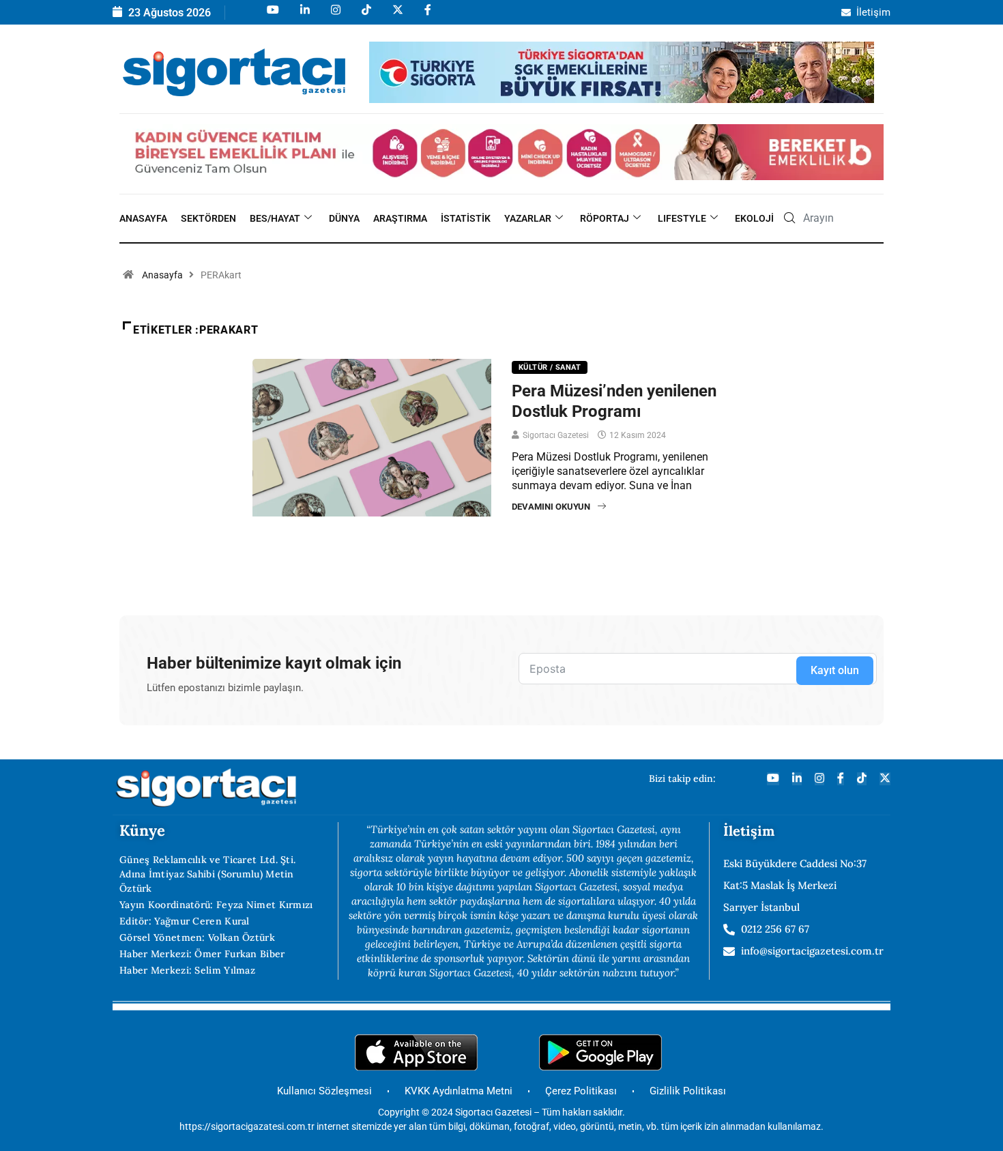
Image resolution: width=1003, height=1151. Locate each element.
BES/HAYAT (275, 218)
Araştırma (400, 218)
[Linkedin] (304, 16)
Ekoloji (754, 218)
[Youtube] (272, 16)
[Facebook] (427, 16)
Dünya (344, 218)
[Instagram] (334, 16)
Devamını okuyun (551, 506)
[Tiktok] (365, 16)
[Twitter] (885, 778)
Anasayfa (143, 218)
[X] (397, 16)
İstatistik (466, 218)
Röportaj (604, 218)
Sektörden (208, 218)
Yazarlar (527, 218)
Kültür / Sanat (550, 367)
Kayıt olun (835, 670)
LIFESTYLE (682, 218)
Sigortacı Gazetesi (556, 435)
